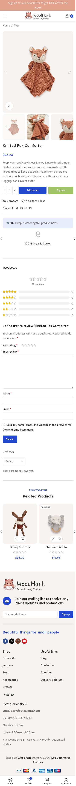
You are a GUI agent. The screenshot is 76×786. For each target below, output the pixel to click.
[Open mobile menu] (4, 16)
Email (7, 409)
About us (46, 672)
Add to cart (32, 190)
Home (6, 25)
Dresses (7, 687)
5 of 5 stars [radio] (34, 345)
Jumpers (8, 665)
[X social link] (17, 208)
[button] (6, 71)
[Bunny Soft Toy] (20, 524)
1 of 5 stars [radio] (22, 345)
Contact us (47, 665)
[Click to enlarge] (9, 106)
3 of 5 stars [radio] (28, 345)
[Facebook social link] (12, 208)
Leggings (8, 694)
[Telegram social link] (30, 208)
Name (7, 393)
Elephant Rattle (56, 547)
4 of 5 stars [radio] (31, 345)
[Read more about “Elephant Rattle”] (53, 539)
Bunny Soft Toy (20, 547)
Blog (43, 658)
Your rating (10, 345)
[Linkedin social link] (26, 208)
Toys (17, 25)
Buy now (61, 190)
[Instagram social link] (18, 641)
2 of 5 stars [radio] (25, 345)
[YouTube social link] (24, 641)
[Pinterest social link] (21, 208)
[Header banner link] (38, 5)
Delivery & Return (52, 679)
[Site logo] (38, 15)
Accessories (10, 679)
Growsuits (9, 658)
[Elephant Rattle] (56, 524)
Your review (11, 351)
